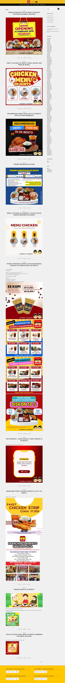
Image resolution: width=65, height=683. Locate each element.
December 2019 (49, 117)
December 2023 (49, 73)
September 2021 (49, 98)
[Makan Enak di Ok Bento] (24, 600)
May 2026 (48, 41)
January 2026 (49, 46)
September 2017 (49, 142)
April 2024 (48, 69)
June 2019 (48, 124)
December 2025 (49, 47)
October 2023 (49, 75)
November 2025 (49, 48)
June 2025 (48, 53)
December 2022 (49, 86)
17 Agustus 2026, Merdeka (50, 15)
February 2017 (49, 149)
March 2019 (48, 127)
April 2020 (48, 114)
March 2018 (48, 136)
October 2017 (49, 141)
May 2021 (48, 102)
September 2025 (49, 50)
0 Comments (25, 57)
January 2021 (49, 106)
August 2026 (49, 38)
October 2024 (49, 62)
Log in (48, 168)
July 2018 (48, 132)
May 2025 (48, 54)
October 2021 (49, 97)
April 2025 (48, 56)
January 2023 (49, 85)
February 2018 (49, 137)
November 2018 (49, 130)
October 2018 (49, 131)
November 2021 (49, 96)
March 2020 (48, 115)
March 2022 (48, 93)
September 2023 (49, 76)
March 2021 (48, 104)
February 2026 (49, 45)
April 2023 (48, 82)
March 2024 (48, 70)
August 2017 (49, 143)
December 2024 (49, 60)
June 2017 (48, 146)
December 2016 (49, 151)
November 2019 (49, 118)
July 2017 (48, 144)
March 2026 (48, 43)
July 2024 (48, 65)
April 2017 (48, 148)
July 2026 (48, 39)
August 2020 (49, 110)
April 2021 (48, 103)
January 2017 (49, 150)
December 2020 (49, 107)
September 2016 (49, 154)
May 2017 (48, 147)
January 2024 (49, 72)
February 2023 (49, 84)
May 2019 (48, 125)
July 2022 (48, 90)
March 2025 (48, 57)
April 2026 (48, 42)
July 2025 (48, 52)
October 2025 (49, 49)
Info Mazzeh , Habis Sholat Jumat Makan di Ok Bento (24, 439)
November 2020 (49, 108)
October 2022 (49, 87)
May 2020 (48, 113)
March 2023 (48, 83)
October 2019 (49, 119)
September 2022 (49, 88)
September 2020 (49, 109)
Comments (49, 170)
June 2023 (48, 80)
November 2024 (49, 61)
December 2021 (49, 95)
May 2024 (48, 68)
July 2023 (48, 79)
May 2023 (48, 81)
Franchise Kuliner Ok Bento (50, 17)
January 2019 (49, 129)
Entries (49, 169)
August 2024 (49, 64)
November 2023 (49, 74)
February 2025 (49, 58)
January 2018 (49, 138)
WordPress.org (49, 171)
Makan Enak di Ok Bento (24, 589)
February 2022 (49, 94)
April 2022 (48, 92)
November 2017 (49, 140)
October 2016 (49, 153)
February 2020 (49, 116)
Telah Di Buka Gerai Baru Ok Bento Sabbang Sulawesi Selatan (24, 635)
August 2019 (49, 121)
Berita (24, 61)
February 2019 (49, 128)
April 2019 (48, 126)
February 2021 (49, 105)
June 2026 (48, 40)
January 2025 (49, 59)
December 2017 (49, 139)
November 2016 (49, 152)
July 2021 (48, 99)
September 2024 (49, 63)
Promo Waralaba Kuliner (24, 164)
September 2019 (49, 120)
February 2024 (49, 71)
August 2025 (49, 51)
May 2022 (48, 91)
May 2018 (48, 135)
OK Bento (29, 57)
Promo (24, 262)
